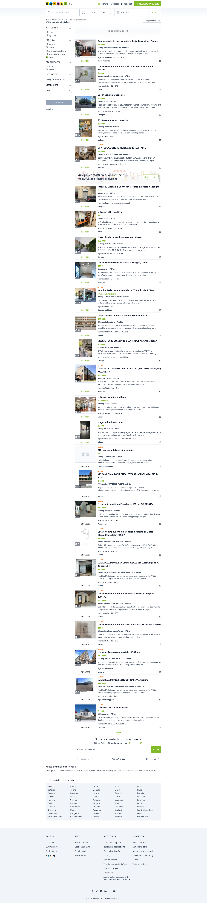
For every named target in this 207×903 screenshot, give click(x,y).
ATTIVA (156, 749)
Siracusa (119, 790)
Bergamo (97, 803)
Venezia (96, 800)
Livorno (96, 793)
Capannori (119, 800)
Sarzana (96, 806)
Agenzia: (111, 57)
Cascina (51, 796)
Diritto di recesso (111, 868)
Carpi (117, 796)
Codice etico (51, 851)
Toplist (135, 859)
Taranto (118, 816)
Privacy (107, 855)
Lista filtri (50, 109)
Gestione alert (81, 855)
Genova (96, 796)
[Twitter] (101, 891)
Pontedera (75, 806)
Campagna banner (140, 846)
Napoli (140, 790)
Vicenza (140, 806)
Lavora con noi (52, 846)
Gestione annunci (83, 846)
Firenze (51, 806)
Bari (50, 803)
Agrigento (74, 813)
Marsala (96, 790)
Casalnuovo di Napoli (78, 816)
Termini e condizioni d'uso (115, 864)
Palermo (141, 800)
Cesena (96, 816)
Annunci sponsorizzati (142, 851)
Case (60, 20)
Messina (141, 796)
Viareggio (97, 810)
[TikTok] (110, 891)
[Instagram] (97, 891)
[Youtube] (114, 891)
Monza (73, 810)
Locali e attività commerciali (74, 20)
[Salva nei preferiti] (160, 61)
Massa (140, 786)
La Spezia (119, 806)
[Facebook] (93, 891)
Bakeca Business (139, 842)
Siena (72, 796)
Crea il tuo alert (82, 851)
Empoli (140, 803)
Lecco (139, 813)
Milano (51, 786)
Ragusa (118, 793)
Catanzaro (52, 813)
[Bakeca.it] (67, 4)
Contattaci (108, 872)
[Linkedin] (105, 891)
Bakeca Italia (51, 20)
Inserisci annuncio (83, 842)
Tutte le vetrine (139, 864)
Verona (73, 800)
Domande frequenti (112, 842)
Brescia (140, 793)
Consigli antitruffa (112, 851)
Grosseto (52, 810)
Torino (73, 790)
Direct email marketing (142, 855)
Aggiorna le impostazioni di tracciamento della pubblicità (117, 878)
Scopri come (150, 177)
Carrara (51, 793)
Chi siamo (50, 842)
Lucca (95, 786)
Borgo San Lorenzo (56, 816)
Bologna (74, 793)
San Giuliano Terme (145, 810)
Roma (73, 786)
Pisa (117, 786)
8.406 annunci (58, 102)
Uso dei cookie (110, 859)
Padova (51, 800)
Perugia (73, 803)
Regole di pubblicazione (114, 846)
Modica (96, 813)
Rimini (118, 803)
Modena (118, 813)
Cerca (155, 12)
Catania (51, 790)
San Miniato (142, 816)
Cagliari (118, 810)
